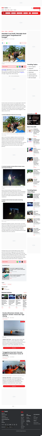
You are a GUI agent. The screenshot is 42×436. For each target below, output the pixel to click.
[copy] (25, 66)
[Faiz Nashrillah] (3, 289)
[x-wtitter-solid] (22, 66)
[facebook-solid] (20, 66)
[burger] (39, 10)
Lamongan (4, 69)
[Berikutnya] (26, 299)
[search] (32, 8)
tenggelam (22, 72)
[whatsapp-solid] (17, 66)
